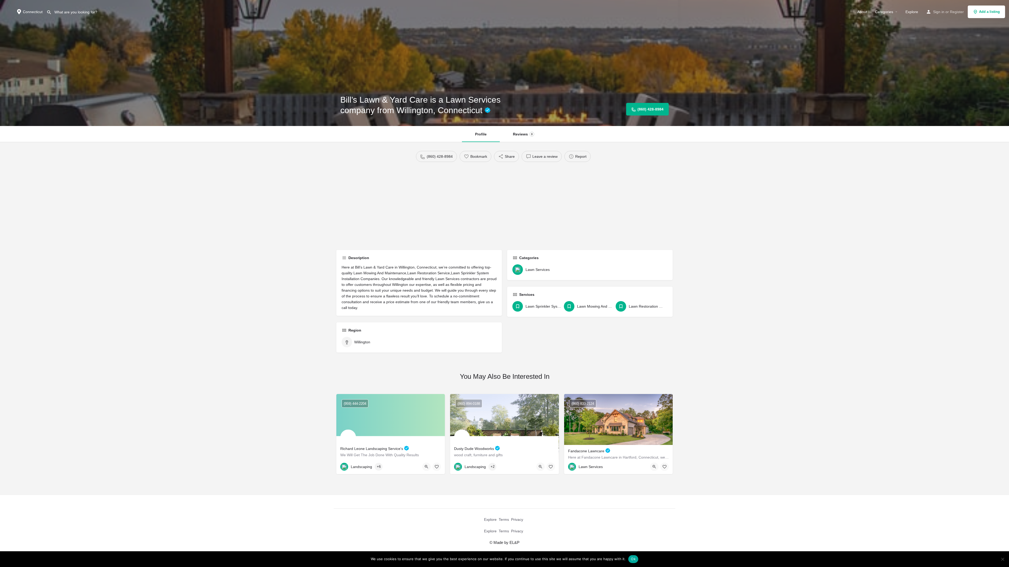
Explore (911, 12)
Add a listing (989, 12)
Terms (504, 519)
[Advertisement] (504, 204)
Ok (633, 559)
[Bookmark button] (437, 467)
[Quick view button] (426, 467)
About (862, 12)
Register (957, 12)
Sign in (938, 12)
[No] (1002, 559)
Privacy (517, 519)
